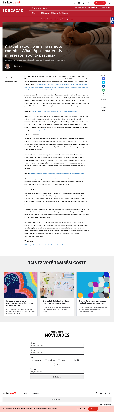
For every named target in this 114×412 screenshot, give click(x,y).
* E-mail (32, 350)
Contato (25, 393)
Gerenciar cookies (81, 408)
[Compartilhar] (103, 78)
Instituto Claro (94, 8)
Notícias (43, 19)
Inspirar (54, 13)
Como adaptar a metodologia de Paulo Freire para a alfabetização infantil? (55, 111)
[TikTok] (83, 3)
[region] (57, 409)
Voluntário (76, 360)
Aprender (45, 13)
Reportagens (69, 19)
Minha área (99, 3)
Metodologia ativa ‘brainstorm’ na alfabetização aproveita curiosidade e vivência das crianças (52, 245)
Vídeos (56, 19)
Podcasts (49, 19)
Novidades (63, 13)
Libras (45, 8)
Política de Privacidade (105, 404)
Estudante (51, 360)
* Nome (32, 343)
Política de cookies (52, 408)
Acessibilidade (37, 8)
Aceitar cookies (93, 408)
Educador (38, 360)
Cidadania (106, 8)
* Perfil (32, 357)
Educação (13, 11)
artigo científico (41, 130)
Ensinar (35, 13)
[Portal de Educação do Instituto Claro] (9, 394)
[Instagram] (74, 3)
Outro (58, 364)
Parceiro (63, 360)
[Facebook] (88, 3)
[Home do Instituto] (11, 3)
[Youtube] (79, 3)
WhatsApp (33, 369)
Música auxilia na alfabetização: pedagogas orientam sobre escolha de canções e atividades (56, 173)
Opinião (62, 19)
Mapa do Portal (55, 399)
